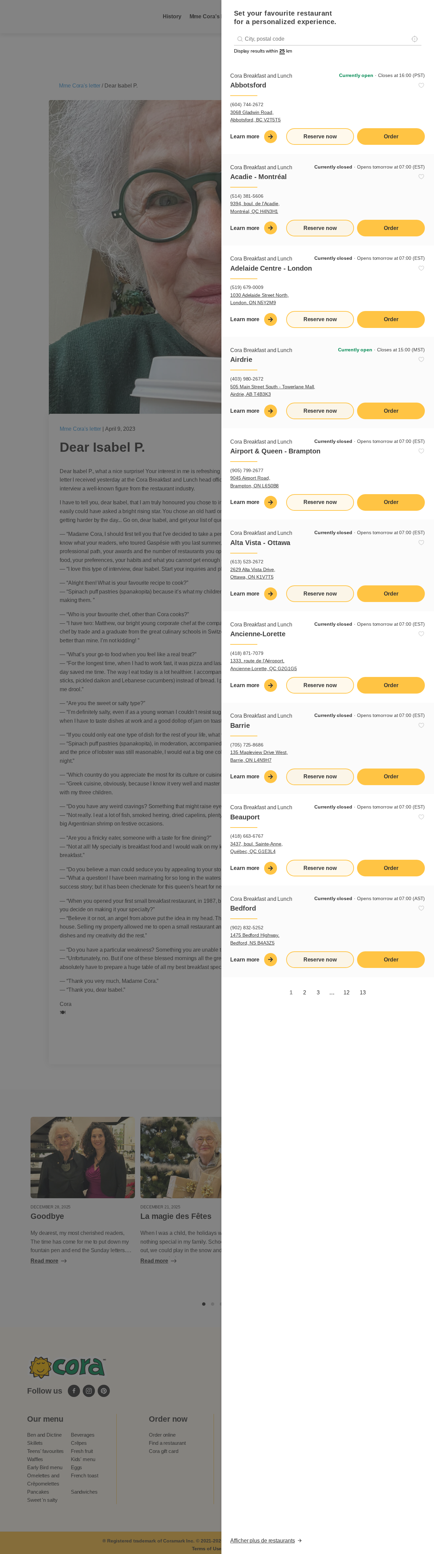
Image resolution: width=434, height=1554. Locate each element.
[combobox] (327, 39)
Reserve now (320, 136)
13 (363, 992)
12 (346, 992)
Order (391, 136)
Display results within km (263, 51)
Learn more (244, 136)
